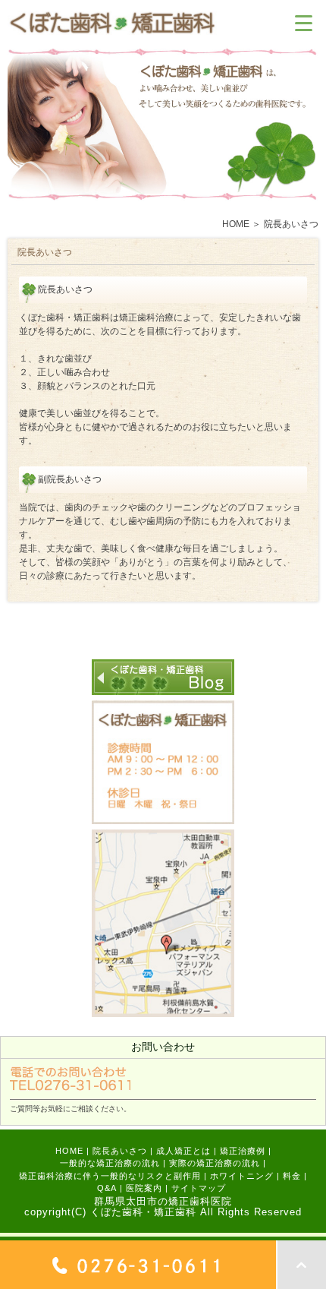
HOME (235, 224)
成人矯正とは (183, 1150)
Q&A (107, 1188)
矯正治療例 (242, 1150)
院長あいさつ (119, 1150)
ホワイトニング (242, 1175)
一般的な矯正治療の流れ (110, 1162)
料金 (292, 1175)
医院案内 (144, 1188)
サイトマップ (198, 1188)
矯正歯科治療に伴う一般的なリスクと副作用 (110, 1175)
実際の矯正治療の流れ (214, 1162)
